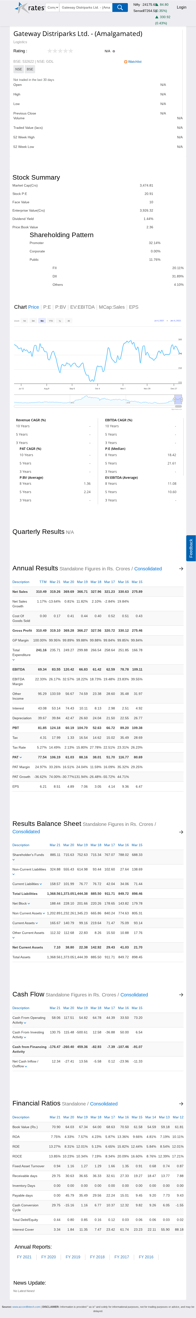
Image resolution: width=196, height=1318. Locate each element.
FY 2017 (121, 1257)
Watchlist (135, 61)
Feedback (191, 548)
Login (181, 7)
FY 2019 (73, 1257)
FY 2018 (97, 1257)
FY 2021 (24, 1257)
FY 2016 (146, 1257)
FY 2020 (48, 1257)
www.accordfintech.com (26, 1306)
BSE (30, 69)
